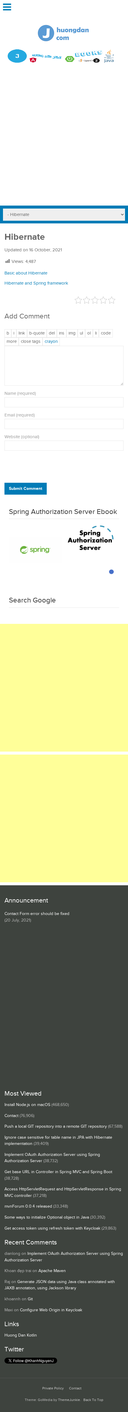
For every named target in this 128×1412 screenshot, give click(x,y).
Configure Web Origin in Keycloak (51, 1310)
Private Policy (53, 1388)
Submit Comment (25, 488)
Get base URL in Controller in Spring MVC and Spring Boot (58, 1172)
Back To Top (93, 1400)
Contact (11, 1115)
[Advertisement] (64, 139)
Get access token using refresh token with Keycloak (52, 1228)
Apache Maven (52, 1271)
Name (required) (20, 393)
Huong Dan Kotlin (20, 1335)
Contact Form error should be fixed (36, 913)
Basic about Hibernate (25, 273)
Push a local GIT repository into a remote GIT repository (55, 1126)
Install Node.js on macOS (27, 1104)
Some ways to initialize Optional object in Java (46, 1217)
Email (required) (19, 415)
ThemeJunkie (69, 1400)
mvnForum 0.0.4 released (28, 1206)
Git (30, 1299)
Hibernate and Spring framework (36, 283)
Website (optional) (21, 436)
